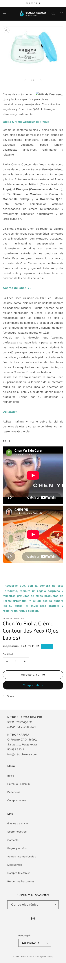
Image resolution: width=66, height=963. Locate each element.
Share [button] (10, 696)
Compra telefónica (18, 873)
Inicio (10, 775)
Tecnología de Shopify (44, 957)
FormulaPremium (27, 957)
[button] (5, 14)
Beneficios (13, 792)
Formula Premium (18, 783)
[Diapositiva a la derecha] (41, 80)
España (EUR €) (31, 942)
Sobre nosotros (17, 831)
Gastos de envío (17, 823)
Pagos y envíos (17, 848)
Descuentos (14, 864)
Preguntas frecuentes (20, 881)
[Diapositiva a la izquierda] (25, 80)
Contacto (13, 840)
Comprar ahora (33, 685)
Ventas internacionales (21, 856)
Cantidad (8, 654)
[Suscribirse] (54, 904)
